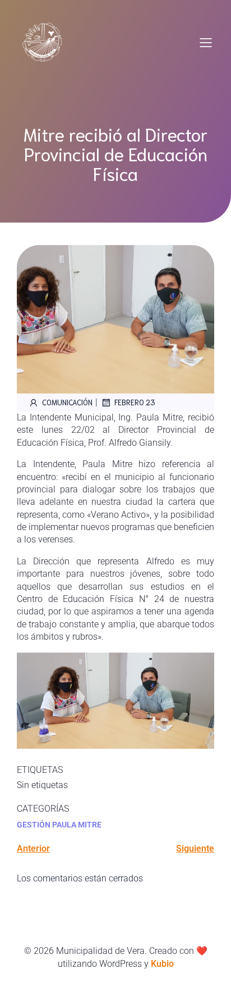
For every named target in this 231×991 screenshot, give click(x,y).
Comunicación (67, 402)
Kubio (162, 963)
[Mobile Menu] (205, 42)
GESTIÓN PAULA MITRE (59, 824)
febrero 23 (134, 402)
